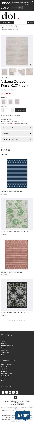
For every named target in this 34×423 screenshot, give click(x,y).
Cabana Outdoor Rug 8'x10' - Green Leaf (14, 231)
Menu (31, 22)
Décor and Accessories (8, 27)
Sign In (11, 22)
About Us (4, 339)
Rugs (19, 27)
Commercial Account (7, 345)
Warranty (6, 133)
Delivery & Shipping (6, 373)
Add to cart (20, 110)
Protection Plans (6, 375)
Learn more (15, 7)
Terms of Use (5, 352)
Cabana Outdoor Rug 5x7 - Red (11, 272)
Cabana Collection (5, 78)
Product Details (8, 128)
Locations (4, 343)
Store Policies (5, 350)
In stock (3, 106)
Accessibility (5, 378)
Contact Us (4, 366)
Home (2, 26)
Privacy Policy (5, 348)
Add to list (5, 115)
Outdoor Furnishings (12, 26)
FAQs (3, 380)
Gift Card (4, 369)
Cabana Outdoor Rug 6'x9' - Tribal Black (15, 312)
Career (3, 341)
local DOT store (12, 123)
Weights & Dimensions (10, 139)
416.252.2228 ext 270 (7, 364)
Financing (4, 371)
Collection (4, 154)
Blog (2, 354)
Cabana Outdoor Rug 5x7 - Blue (12, 191)
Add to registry (15, 115)
